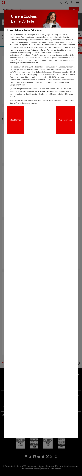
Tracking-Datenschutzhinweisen (26, 103)
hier (32, 42)
